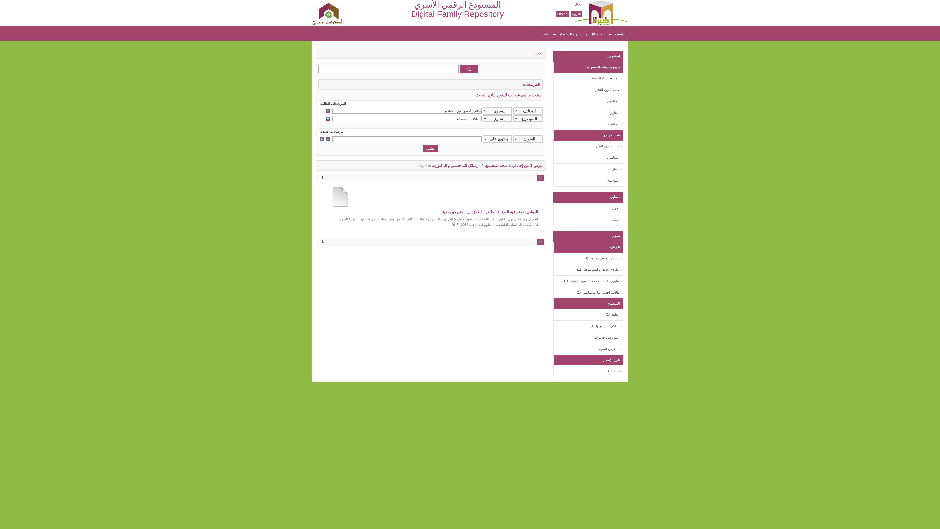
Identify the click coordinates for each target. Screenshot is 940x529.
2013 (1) (614, 371)
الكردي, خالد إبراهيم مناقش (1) (598, 269)
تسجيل (615, 220)
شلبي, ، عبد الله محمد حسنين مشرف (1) (592, 281)
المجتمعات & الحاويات (605, 78)
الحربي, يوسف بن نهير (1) (602, 258)
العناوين (614, 113)
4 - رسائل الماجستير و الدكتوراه (582, 34)
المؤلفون (613, 101)
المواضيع (614, 124)
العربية (576, 14)
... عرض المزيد (609, 349)
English (562, 14)
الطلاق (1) (613, 314)
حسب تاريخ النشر (608, 90)
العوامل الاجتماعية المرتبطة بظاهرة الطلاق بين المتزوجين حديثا (490, 212)
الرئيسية (621, 34)
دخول (578, 4)
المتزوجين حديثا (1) (607, 337)
